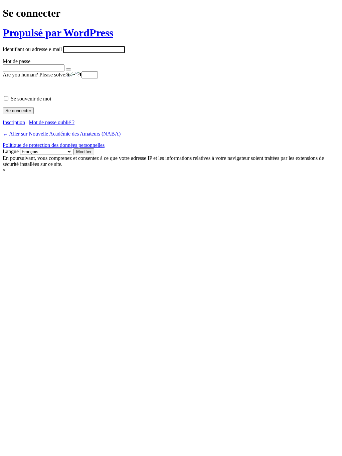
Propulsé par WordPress (58, 33)
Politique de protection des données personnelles (54, 145)
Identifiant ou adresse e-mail (32, 49)
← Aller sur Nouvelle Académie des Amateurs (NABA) (62, 134)
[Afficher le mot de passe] (68, 69)
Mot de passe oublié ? (51, 122)
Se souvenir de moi (31, 98)
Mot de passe (16, 61)
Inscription (14, 122)
